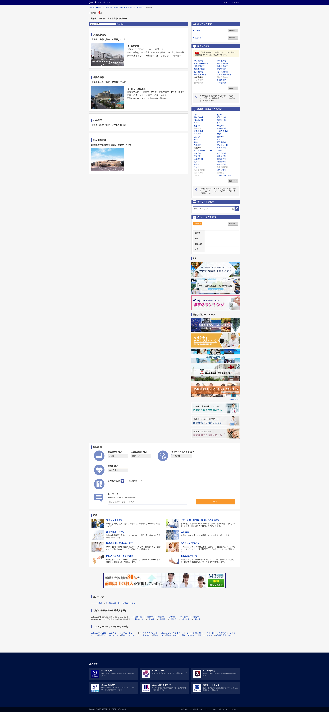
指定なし (198, 38)
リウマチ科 (221, 148)
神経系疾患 (198, 61)
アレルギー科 (222, 145)
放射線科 (197, 145)
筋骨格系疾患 (199, 69)
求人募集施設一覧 (112, 603)
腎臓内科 (197, 156)
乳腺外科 (197, 162)
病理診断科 (221, 162)
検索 (215, 501)
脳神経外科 (221, 128)
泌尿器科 (197, 137)
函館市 (172, 617)
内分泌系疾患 (222, 72)
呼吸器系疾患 (222, 63)
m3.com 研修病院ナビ (194, 633)
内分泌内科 (221, 156)
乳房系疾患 (198, 72)
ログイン (226, 2)
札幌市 (150, 617)
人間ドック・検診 (224, 175)
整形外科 (197, 126)
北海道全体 (137, 617)
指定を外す (233, 30)
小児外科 (197, 134)
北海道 (197, 30)
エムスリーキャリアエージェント (122, 633)
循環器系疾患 (199, 66)
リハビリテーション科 (203, 150)
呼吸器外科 (198, 131)
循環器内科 (221, 120)
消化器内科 (198, 120)
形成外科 (220, 126)
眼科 (196, 142)
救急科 (196, 164)
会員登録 (235, 2)
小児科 (196, 123)
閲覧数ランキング (130, 603)
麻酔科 (219, 150)
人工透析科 (198, 159)
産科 (196, 139)
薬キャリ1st (158, 635)
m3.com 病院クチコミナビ (171, 633)
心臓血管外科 (222, 131)
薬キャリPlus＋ (188, 635)
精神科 (219, 115)
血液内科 (197, 153)
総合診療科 (221, 170)
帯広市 (196, 617)
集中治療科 (221, 164)
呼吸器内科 (221, 117)
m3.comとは (234, 709)
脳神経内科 (198, 117)
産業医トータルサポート (108, 635)
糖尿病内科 (221, 159)
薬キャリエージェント (130, 635)
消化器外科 (221, 153)
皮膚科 (219, 134)
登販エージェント (205, 635)
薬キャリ (146, 635)
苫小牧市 (184, 617)
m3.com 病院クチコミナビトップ (131, 7)
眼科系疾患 (221, 61)
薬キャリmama (172, 635)
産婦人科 (220, 137)
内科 (196, 115)
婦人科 (219, 139)
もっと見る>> (234, 399)
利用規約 (184, 709)
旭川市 (161, 617)
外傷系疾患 (221, 80)
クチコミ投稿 (96, 603)
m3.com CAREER (98, 633)
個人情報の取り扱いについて (200, 709)
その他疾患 (221, 83)
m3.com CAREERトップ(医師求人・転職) (103, 7)
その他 (196, 167)
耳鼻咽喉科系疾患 (201, 63)
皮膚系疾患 (221, 69)
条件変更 (198, 223)
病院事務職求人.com (223, 635)
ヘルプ (214, 709)
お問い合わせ (223, 709)
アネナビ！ (211, 633)
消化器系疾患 (222, 66)
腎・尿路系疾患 (200, 75)
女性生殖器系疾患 (224, 75)
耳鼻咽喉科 (221, 142)
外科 (219, 123)
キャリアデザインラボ (148, 633)
